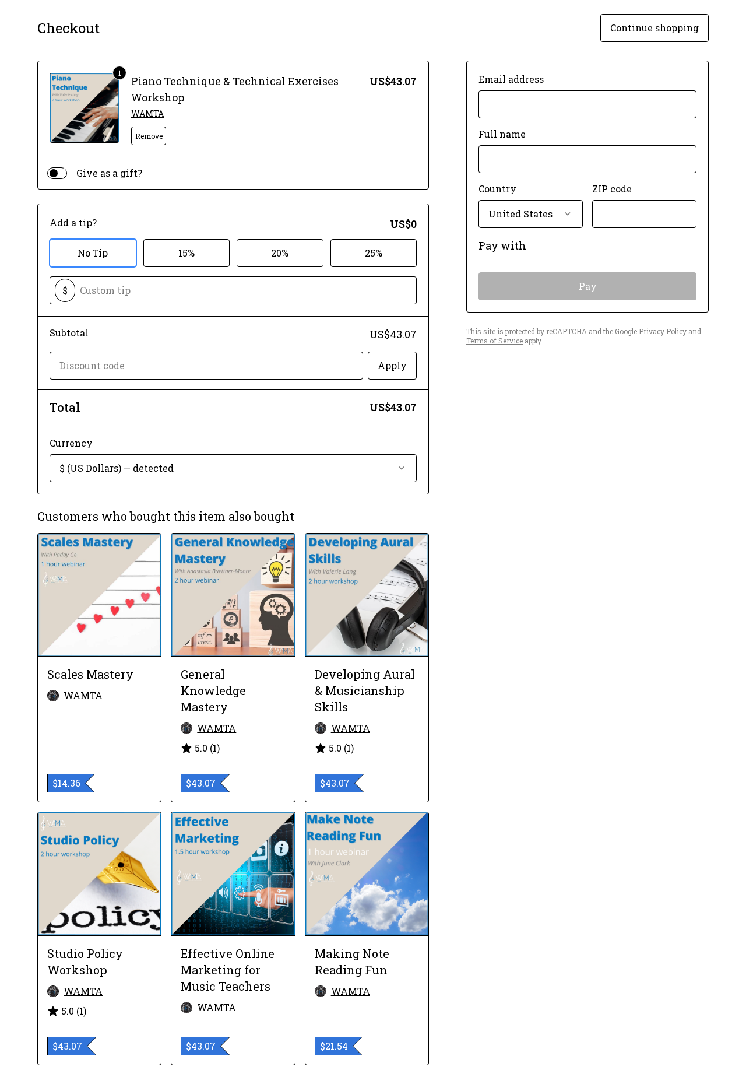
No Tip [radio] (93, 253)
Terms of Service (494, 340)
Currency (71, 443)
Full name (502, 134)
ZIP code (612, 189)
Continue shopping (654, 28)
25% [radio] (373, 253)
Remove (149, 136)
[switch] (57, 173)
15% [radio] (186, 253)
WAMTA (147, 113)
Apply (392, 365)
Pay (588, 286)
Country (497, 189)
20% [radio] (279, 253)
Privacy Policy (663, 331)
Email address (511, 79)
